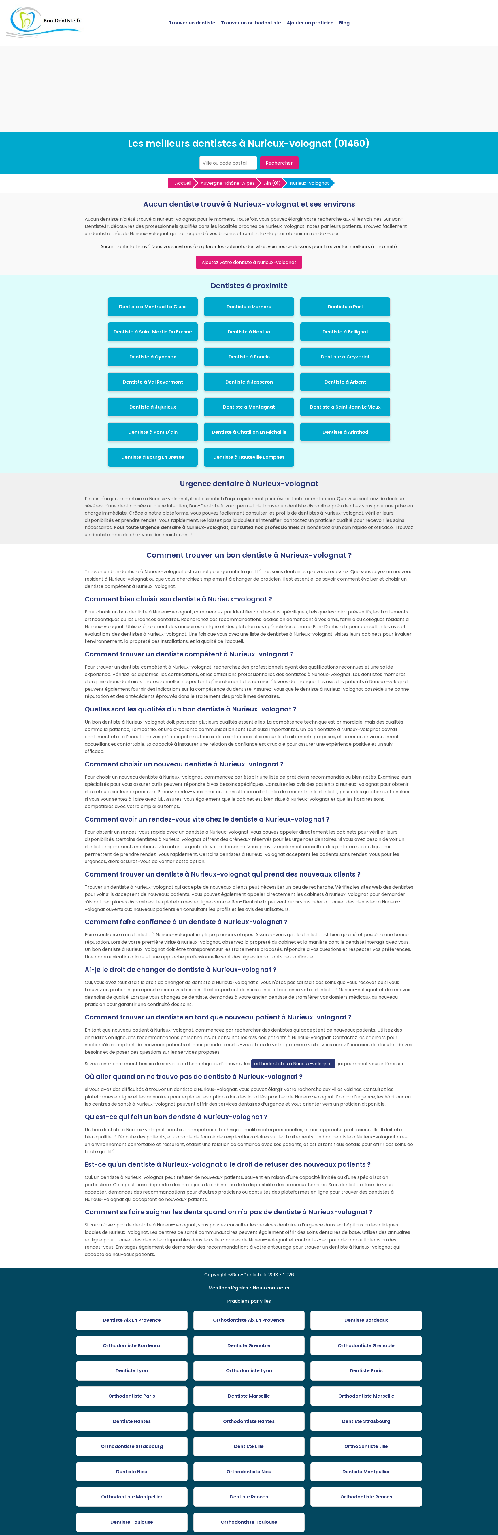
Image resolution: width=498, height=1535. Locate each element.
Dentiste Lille (249, 1446)
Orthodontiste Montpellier (132, 1497)
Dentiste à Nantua (249, 331)
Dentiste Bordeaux (366, 1320)
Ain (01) (272, 183)
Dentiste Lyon (132, 1370)
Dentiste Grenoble (248, 1345)
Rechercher (279, 163)
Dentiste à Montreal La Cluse (153, 306)
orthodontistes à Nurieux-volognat (293, 1063)
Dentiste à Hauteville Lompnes (249, 457)
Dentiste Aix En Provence (132, 1320)
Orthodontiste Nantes (249, 1421)
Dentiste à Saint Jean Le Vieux (345, 407)
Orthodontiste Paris (131, 1396)
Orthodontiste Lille (366, 1446)
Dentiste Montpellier (366, 1471)
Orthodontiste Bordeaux (132, 1345)
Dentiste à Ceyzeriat (345, 357)
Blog (344, 23)
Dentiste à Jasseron (249, 382)
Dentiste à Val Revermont (153, 382)
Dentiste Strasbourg (366, 1421)
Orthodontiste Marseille (366, 1396)
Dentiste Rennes (249, 1497)
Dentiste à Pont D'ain (153, 432)
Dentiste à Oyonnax (152, 357)
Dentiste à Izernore (249, 306)
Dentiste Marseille (249, 1396)
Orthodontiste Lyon (249, 1370)
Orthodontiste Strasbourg (132, 1446)
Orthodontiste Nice (249, 1471)
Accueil (183, 183)
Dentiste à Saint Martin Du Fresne (153, 331)
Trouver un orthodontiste (251, 23)
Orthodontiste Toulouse (249, 1522)
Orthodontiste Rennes (366, 1497)
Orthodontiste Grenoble (366, 1345)
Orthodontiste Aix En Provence (249, 1320)
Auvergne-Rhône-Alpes (228, 183)
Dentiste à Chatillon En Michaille (249, 432)
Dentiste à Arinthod (345, 432)
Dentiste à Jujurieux (152, 407)
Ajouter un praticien (310, 23)
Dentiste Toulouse (131, 1522)
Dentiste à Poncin (249, 357)
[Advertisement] (249, 89)
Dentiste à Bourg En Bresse (152, 457)
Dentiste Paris (366, 1370)
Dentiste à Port (345, 306)
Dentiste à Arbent (345, 382)
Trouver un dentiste (192, 23)
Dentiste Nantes (132, 1421)
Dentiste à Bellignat (345, 331)
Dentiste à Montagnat (249, 407)
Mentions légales (228, 1288)
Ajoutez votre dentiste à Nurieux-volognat (249, 262)
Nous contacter (271, 1288)
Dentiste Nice (131, 1471)
